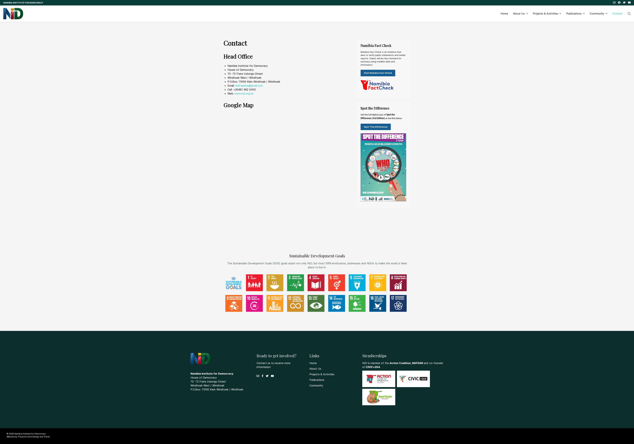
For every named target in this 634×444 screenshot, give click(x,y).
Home (504, 13)
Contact (617, 13)
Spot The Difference (375, 126)
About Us (519, 13)
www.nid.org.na (243, 93)
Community (597, 13)
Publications (573, 13)
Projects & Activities (545, 13)
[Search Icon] (629, 13)
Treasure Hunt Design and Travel (34, 436)
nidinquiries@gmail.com (249, 85)
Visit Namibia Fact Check (378, 73)
